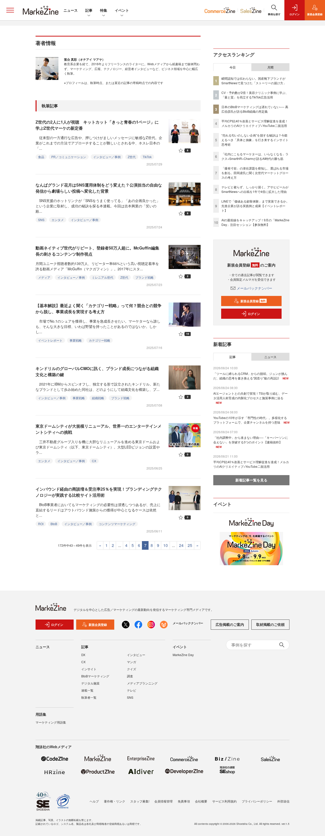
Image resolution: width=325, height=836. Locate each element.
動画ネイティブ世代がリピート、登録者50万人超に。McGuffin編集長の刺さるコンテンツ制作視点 (97, 251)
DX (83, 655)
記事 (88, 10)
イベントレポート (50, 340)
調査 (130, 676)
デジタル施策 (90, 683)
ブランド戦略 (144, 277)
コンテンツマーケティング (117, 524)
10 (165, 545)
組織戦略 (98, 398)
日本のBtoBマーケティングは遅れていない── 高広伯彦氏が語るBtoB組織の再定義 (254, 109)
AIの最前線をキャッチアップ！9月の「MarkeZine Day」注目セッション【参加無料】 (255, 222)
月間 (270, 67)
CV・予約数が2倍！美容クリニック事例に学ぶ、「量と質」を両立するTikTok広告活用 (254, 94)
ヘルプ (94, 801)
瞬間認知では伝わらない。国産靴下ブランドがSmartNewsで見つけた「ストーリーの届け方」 (253, 80)
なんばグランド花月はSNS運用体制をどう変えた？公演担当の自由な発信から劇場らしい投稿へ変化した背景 (99, 188)
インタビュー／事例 (107, 157)
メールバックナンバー (254, 288)
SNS (41, 220)
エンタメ (58, 220)
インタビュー (136, 655)
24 (181, 545)
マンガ (131, 662)
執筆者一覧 (88, 697)
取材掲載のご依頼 (270, 624)
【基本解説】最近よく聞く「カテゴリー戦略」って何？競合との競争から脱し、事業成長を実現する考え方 (98, 308)
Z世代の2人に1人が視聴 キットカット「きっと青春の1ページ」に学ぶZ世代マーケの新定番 (97, 125)
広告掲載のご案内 (230, 624)
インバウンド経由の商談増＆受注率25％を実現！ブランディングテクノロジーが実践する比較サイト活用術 (99, 492)
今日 (233, 67)
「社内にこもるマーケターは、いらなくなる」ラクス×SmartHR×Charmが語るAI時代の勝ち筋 (254, 156)
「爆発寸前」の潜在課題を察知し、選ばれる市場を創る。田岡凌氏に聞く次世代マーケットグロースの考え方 (254, 172)
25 (190, 545)
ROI (40, 524)
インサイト (88, 669)
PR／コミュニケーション (68, 157)
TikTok (147, 157)
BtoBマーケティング (95, 676)
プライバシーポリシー (257, 801)
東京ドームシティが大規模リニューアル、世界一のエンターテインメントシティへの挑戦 (98, 429)
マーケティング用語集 (51, 722)
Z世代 (132, 157)
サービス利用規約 (224, 801)
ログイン (254, 313)
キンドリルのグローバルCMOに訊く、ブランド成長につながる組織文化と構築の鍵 (97, 371)
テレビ (131, 690)
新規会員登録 (253, 301)
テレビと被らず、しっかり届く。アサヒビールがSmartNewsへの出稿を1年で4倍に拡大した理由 (254, 189)
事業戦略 (76, 340)
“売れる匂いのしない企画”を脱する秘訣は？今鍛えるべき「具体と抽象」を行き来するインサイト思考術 (254, 139)
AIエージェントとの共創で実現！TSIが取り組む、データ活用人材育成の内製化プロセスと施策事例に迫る (250, 395)
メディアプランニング (142, 683)
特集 (103, 10)
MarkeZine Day (183, 655)
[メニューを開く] (10, 10)
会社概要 (201, 801)
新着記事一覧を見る (251, 479)
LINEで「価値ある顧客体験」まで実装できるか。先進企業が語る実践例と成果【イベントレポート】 (255, 205)
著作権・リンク (114, 801)
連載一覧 (87, 690)
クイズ (131, 669)
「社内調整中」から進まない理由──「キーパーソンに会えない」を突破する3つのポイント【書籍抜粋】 (250, 439)
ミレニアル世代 (102, 277)
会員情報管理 (163, 801)
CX (94, 461)
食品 (41, 157)
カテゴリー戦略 (99, 340)
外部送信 (283, 801)
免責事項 (184, 801)
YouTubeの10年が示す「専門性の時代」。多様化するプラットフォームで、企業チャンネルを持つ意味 (250, 419)
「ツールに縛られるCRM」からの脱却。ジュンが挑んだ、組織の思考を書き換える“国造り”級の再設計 (250, 375)
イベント (122, 10)
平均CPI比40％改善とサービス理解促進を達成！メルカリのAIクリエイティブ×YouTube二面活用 (254, 123)
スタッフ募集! (139, 801)
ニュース (70, 10)
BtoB (54, 524)
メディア (44, 277)
